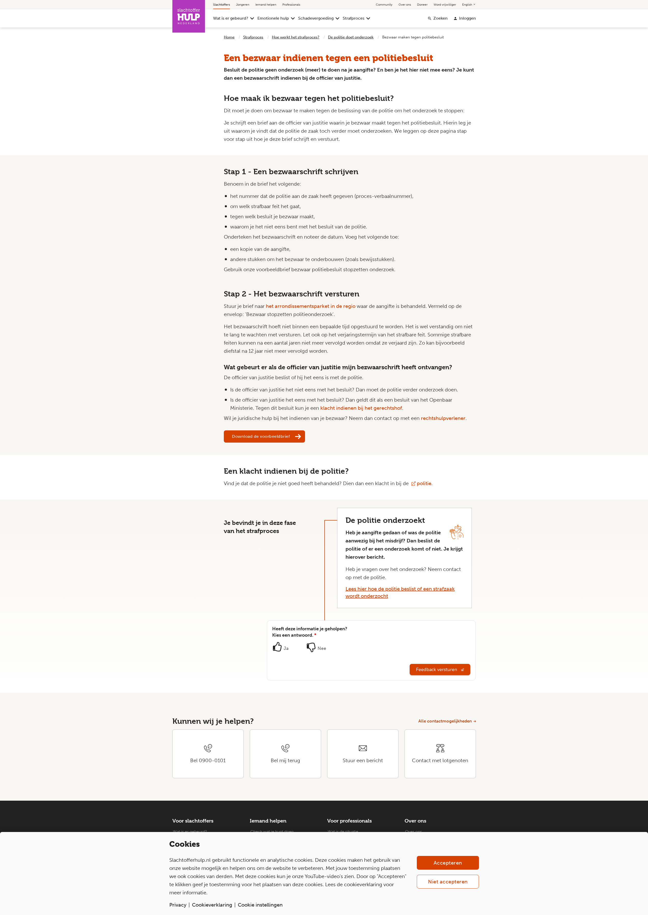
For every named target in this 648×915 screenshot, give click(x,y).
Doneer (422, 4)
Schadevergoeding (316, 18)
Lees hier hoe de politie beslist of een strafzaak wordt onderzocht (400, 592)
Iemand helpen (265, 4)
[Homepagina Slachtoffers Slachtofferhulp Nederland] (188, 16)
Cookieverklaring (212, 905)
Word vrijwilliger (445, 4)
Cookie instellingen (260, 905)
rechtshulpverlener (443, 418)
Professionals (291, 4)
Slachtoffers (221, 4)
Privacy (177, 905)
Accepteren (448, 863)
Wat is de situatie (343, 831)
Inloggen (467, 18)
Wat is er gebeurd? (230, 18)
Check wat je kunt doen (272, 831)
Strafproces (353, 18)
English (467, 4)
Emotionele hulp (273, 18)
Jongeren (242, 4)
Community (384, 4)
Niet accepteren (448, 882)
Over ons (404, 4)
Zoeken (440, 18)
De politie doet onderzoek (351, 37)
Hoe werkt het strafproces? (295, 37)
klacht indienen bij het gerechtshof (361, 408)
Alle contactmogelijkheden (445, 720)
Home (229, 37)
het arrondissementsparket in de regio (310, 306)
